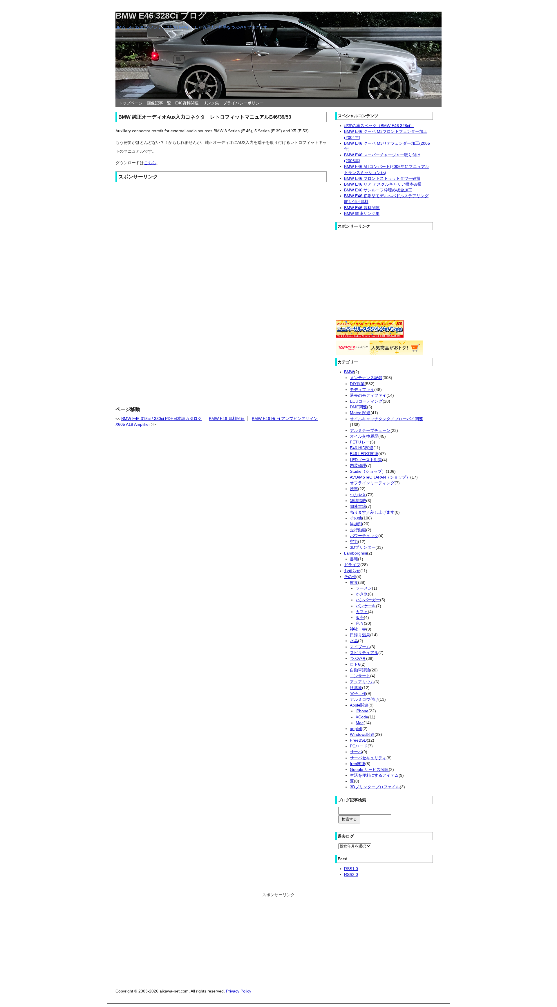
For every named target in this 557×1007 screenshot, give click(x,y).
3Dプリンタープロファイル (375, 787)
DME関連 (358, 407)
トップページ (130, 103)
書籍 (354, 559)
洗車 (354, 488)
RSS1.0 (351, 868)
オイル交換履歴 (364, 436)
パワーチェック (364, 535)
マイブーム (360, 646)
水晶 (354, 640)
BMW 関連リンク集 (361, 213)
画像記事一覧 (159, 103)
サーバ (356, 751)
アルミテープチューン (370, 430)
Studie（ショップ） (368, 471)
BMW (349, 372)
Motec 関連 (360, 412)
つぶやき (358, 494)
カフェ (362, 611)
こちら (150, 162)
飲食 (354, 582)
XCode (362, 717)
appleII (356, 728)
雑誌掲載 (358, 500)
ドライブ (352, 564)
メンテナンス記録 (366, 377)
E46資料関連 (187, 103)
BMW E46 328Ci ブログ (161, 15)
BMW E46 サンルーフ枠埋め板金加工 (378, 190)
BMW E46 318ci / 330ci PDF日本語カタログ (161, 418)
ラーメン (364, 588)
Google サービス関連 (369, 769)
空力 (354, 541)
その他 (356, 518)
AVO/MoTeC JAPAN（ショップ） (380, 477)
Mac (360, 722)
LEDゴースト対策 (366, 459)
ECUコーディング (366, 401)
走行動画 (358, 530)
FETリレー (360, 442)
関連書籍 (358, 506)
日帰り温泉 (360, 635)
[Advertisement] (221, 227)
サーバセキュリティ (368, 758)
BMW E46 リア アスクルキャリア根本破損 (383, 184)
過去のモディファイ (368, 395)
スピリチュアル (364, 652)
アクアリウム (362, 682)
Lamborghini (355, 553)
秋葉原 (356, 687)
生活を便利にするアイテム (374, 775)
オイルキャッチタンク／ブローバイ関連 (386, 418)
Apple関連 (359, 705)
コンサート (360, 675)
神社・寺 (358, 629)
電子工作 (358, 693)
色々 (360, 623)
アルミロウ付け (364, 699)
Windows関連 (362, 734)
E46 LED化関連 (364, 453)
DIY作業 (357, 383)
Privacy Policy (238, 991)
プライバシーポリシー (243, 103)
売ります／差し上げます (372, 512)
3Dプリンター (362, 547)
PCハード (359, 746)
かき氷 (362, 594)
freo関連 (357, 763)
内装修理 (358, 465)
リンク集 (211, 103)
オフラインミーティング (372, 483)
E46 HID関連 (361, 447)
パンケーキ (366, 606)
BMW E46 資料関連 (227, 418)
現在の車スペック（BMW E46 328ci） (379, 125)
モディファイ (362, 389)
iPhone (362, 711)
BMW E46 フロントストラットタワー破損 (382, 178)
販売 (360, 617)
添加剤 (356, 523)
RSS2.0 (351, 874)
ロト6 (355, 664)
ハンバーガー (368, 599)
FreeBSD (358, 740)
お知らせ (352, 570)
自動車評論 (360, 670)
